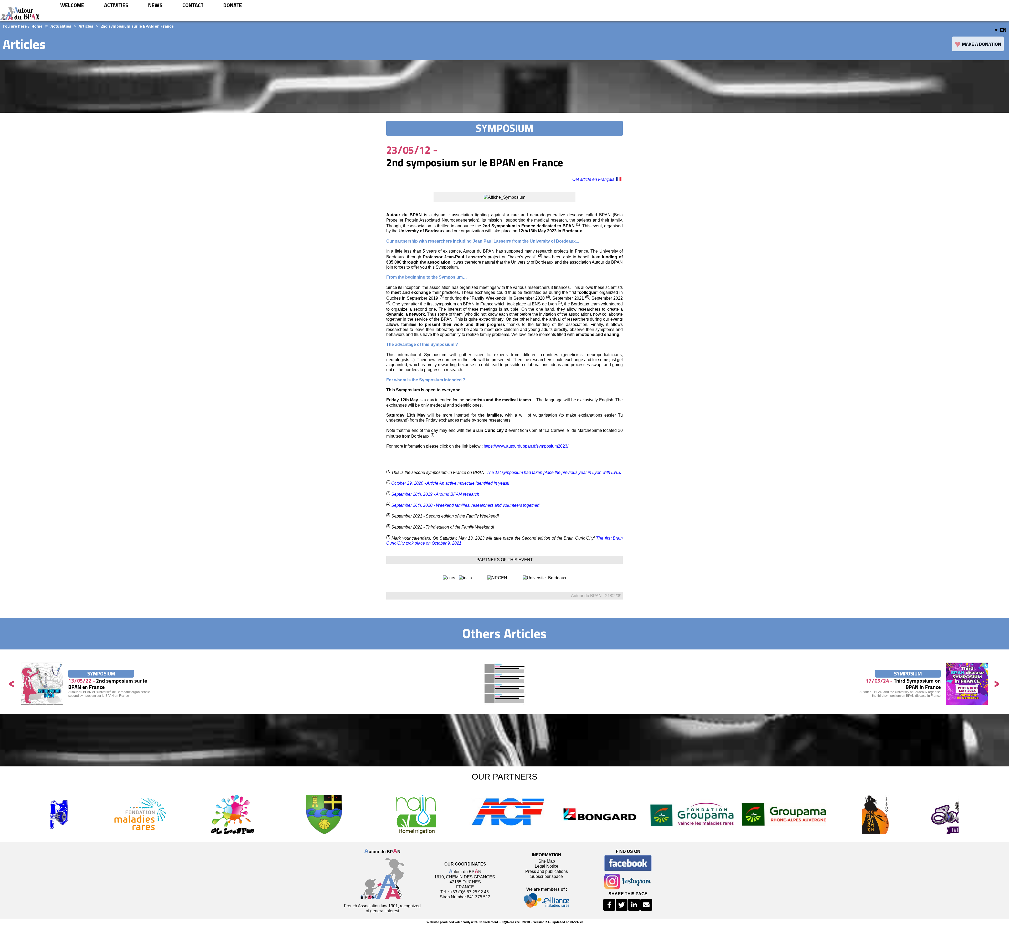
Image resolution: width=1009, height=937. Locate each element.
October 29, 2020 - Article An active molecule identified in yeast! (450, 483)
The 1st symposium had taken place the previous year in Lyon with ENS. (554, 472)
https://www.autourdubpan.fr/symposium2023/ (526, 446)
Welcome (72, 5)
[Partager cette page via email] (646, 905)
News (155, 5)
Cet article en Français (593, 179)
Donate (232, 5)
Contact (192, 5)
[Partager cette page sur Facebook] (609, 905)
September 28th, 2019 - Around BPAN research (435, 494)
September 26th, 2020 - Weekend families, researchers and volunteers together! (465, 505)
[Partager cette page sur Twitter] (621, 905)
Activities (116, 5)
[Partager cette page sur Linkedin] (634, 905)
